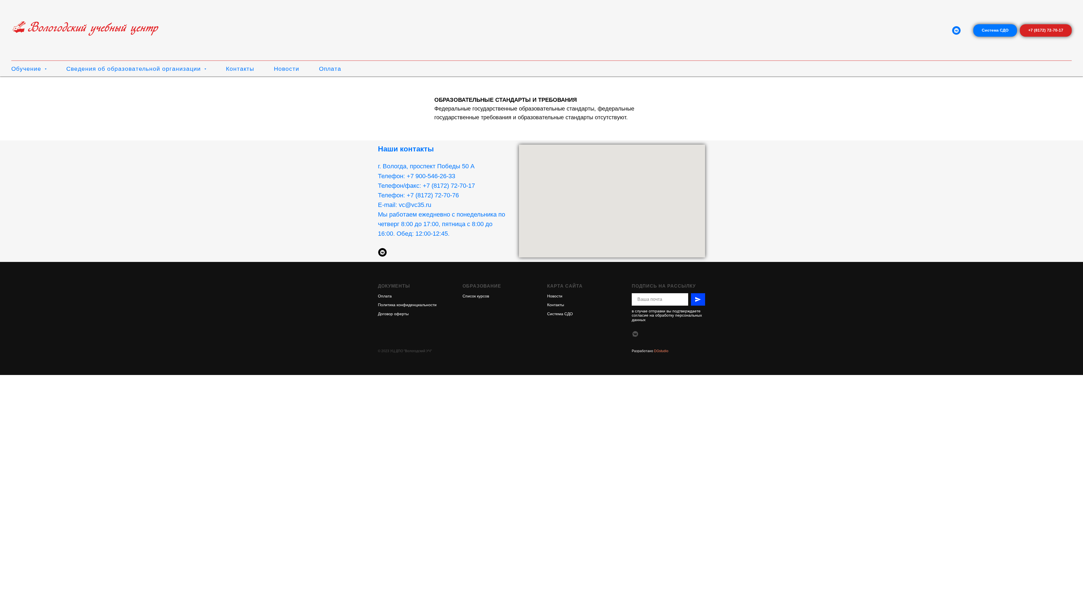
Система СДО (560, 314)
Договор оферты (393, 314)
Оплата (330, 68)
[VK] (956, 30)
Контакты (240, 68)
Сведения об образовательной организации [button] (134, 68)
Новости (286, 68)
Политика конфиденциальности (407, 305)
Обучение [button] (27, 68)
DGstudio (660, 351)
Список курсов (476, 296)
